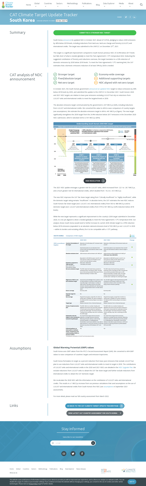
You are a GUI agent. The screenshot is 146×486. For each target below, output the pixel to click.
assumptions (108, 386)
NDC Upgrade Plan (126, 367)
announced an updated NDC (99, 89)
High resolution (93, 181)
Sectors (59, 3)
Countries (48, 3)
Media (121, 3)
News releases (81, 469)
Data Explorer (109, 3)
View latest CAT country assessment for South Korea (92, 413)
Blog (98, 5)
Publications (87, 3)
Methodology (72, 3)
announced (67, 40)
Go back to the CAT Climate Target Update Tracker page (92, 406)
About (130, 3)
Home (28, 5)
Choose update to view (46, 21)
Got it (132, 482)
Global (36, 3)
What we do (13, 473)
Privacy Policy (33, 484)
